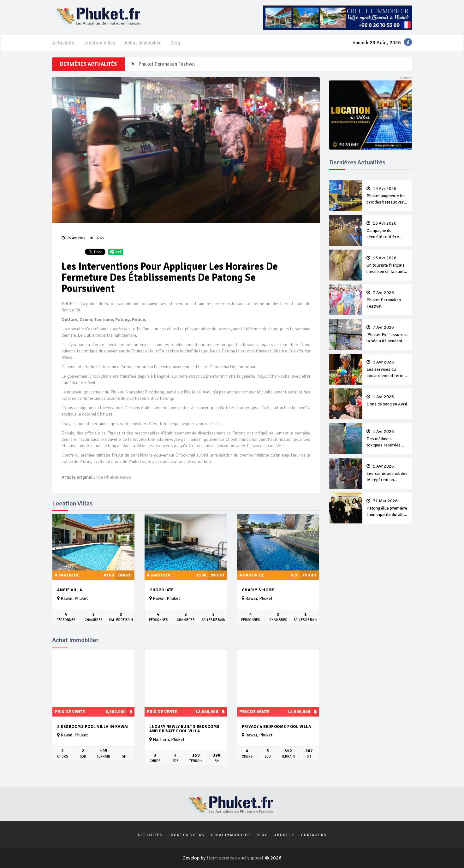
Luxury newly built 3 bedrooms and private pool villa (184, 729)
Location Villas (99, 43)
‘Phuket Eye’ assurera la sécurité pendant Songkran (386, 335)
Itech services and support (236, 858)
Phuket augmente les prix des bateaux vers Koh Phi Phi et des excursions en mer (386, 196)
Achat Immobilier (142, 43)
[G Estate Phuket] (337, 17)
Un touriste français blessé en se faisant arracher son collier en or (385, 265)
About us (284, 835)
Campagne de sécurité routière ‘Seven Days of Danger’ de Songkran (386, 230)
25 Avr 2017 (76, 238)
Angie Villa (69, 590)
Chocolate (161, 590)
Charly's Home (258, 590)
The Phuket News (113, 477)
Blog (175, 43)
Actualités (63, 43)
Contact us (313, 835)
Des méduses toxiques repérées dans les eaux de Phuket (383, 439)
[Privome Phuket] (370, 114)
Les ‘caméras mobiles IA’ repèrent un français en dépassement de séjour (386, 473)
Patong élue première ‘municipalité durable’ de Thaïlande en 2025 (386, 508)
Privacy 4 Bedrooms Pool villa (276, 726)
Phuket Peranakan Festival (167, 64)
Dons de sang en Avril (386, 400)
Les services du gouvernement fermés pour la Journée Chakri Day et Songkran (387, 369)
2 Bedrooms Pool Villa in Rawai (92, 726)
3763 (99, 238)
